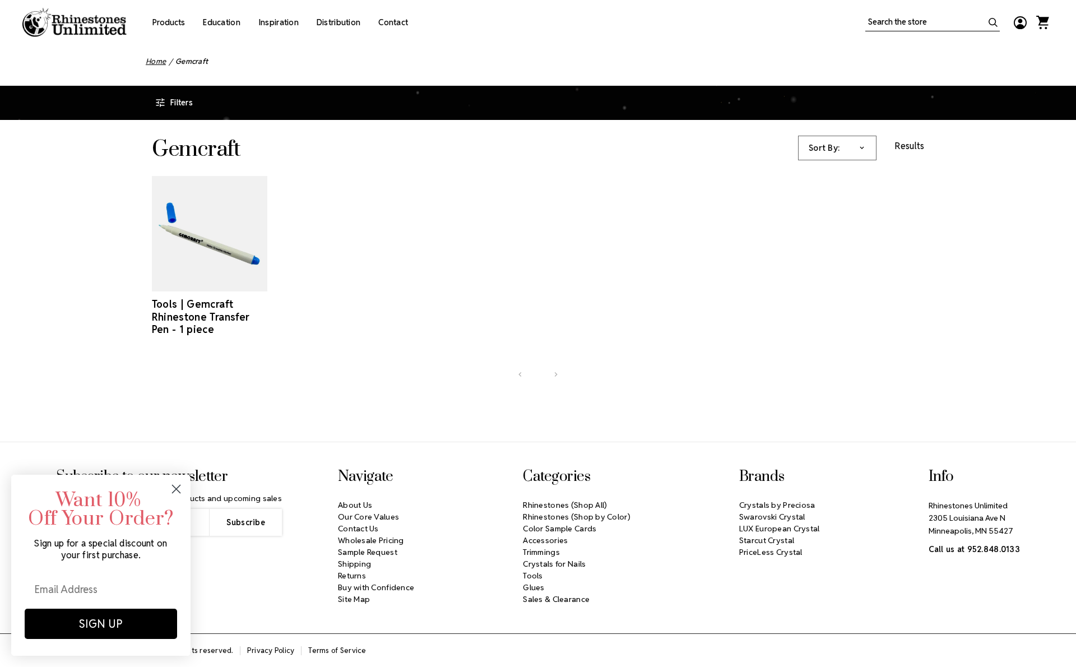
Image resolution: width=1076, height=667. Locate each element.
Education (221, 22)
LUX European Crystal (779, 529)
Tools (532, 576)
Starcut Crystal (766, 540)
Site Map (354, 599)
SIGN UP (101, 624)
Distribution (338, 22)
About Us (355, 505)
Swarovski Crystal (772, 517)
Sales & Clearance (556, 599)
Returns (352, 576)
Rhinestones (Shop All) (565, 505)
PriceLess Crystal (771, 552)
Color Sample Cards (559, 529)
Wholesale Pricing (371, 540)
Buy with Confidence (376, 587)
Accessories (545, 540)
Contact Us (358, 529)
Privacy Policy (271, 650)
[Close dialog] (176, 489)
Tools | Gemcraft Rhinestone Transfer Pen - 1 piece (201, 317)
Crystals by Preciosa (777, 505)
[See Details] (225, 281)
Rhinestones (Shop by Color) (576, 517)
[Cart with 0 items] (1042, 22)
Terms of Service (337, 650)
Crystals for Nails (554, 564)
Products (168, 22)
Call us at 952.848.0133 (974, 549)
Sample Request (367, 552)
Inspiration (278, 22)
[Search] (993, 22)
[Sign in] (1020, 22)
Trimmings (541, 552)
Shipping (354, 564)
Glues (533, 587)
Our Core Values (368, 517)
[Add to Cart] (194, 281)
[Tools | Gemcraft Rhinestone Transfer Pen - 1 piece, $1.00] (210, 234)
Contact (393, 22)
